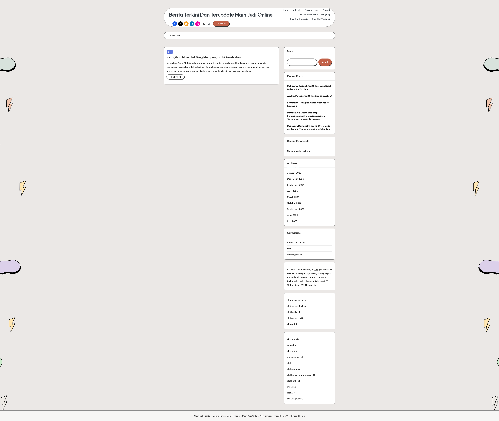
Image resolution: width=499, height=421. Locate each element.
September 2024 (295, 184)
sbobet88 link (294, 339)
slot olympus (293, 369)
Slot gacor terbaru (296, 300)
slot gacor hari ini (295, 318)
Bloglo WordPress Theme (292, 415)
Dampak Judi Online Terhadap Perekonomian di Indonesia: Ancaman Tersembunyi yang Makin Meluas (306, 116)
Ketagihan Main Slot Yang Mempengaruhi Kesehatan (204, 57)
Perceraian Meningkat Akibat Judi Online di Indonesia (308, 104)
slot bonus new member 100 (301, 375)
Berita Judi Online (296, 242)
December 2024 (295, 178)
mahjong (291, 386)
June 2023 (292, 215)
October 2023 (294, 202)
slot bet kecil (293, 312)
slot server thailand (297, 306)
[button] (221, 23)
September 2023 (295, 209)
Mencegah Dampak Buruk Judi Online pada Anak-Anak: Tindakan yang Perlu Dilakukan (308, 127)
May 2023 (292, 221)
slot (316, 269)
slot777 (291, 392)
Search (290, 51)
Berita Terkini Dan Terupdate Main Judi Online (221, 14)
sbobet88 (292, 324)
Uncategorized (294, 254)
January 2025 (294, 172)
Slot (169, 52)
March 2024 (293, 197)
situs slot (291, 345)
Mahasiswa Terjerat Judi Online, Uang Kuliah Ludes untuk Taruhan (309, 87)
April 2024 (292, 190)
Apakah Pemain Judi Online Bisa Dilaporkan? (309, 95)
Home (172, 35)
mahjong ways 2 (295, 357)
